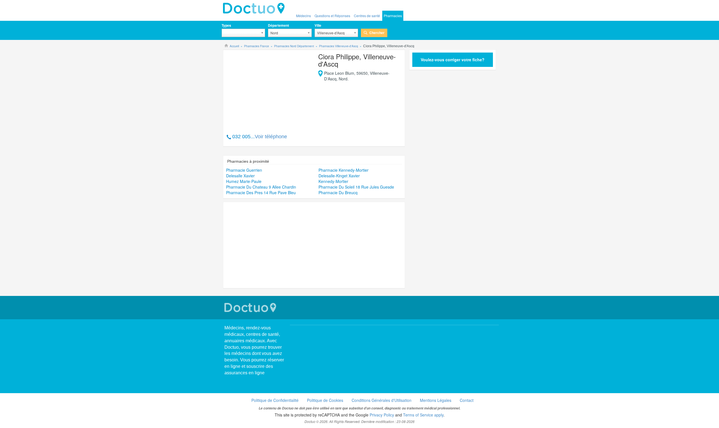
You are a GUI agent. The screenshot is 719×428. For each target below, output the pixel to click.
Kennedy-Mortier (333, 181)
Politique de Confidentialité (275, 400)
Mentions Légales (435, 400)
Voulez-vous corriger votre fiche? (452, 59)
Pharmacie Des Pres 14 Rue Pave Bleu (261, 192)
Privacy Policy (382, 415)
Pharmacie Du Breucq (338, 192)
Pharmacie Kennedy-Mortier (343, 170)
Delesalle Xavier (240, 175)
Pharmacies (393, 15)
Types (226, 25)
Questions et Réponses (332, 15)
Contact (467, 400)
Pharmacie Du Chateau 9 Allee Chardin (261, 187)
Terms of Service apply (423, 415)
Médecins (303, 15)
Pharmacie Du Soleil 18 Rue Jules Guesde (356, 187)
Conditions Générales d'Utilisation (381, 400)
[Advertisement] (269, 89)
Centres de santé (367, 15)
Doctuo (255, 8)
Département (278, 25)
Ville (318, 25)
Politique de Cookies (325, 400)
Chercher (376, 32)
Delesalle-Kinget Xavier (339, 175)
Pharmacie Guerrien (244, 170)
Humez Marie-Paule (243, 181)
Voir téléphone (271, 136)
